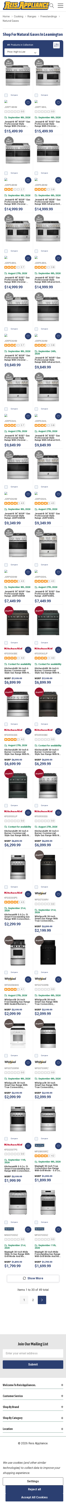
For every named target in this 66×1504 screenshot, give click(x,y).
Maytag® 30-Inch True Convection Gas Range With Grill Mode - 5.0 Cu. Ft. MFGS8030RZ (47, 1168)
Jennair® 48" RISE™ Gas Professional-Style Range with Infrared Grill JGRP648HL (47, 280)
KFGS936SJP (41, 653)
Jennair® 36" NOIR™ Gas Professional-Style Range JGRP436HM (17, 516)
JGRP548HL (10, 263)
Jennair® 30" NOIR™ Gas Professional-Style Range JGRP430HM (17, 593)
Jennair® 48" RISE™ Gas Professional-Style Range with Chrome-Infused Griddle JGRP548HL (17, 280)
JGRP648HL (41, 263)
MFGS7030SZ (41, 1235)
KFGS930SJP (10, 816)
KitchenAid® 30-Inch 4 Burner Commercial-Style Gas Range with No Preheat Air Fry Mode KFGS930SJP (17, 833)
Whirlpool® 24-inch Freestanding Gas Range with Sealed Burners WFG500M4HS (17, 1002)
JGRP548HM (10, 185)
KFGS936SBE (10, 653)
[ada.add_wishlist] (28, 102)
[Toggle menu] (60, 5)
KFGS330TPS (10, 1149)
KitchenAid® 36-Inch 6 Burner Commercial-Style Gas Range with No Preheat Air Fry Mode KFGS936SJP (47, 670)
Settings (33, 1481)
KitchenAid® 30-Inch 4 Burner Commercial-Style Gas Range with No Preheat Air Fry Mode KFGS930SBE (47, 752)
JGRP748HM (10, 107)
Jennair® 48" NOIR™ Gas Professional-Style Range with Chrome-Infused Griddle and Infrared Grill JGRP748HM (17, 124)
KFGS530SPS (10, 898)
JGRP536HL (10, 421)
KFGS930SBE (41, 735)
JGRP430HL (41, 577)
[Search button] (52, 5)
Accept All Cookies (34, 1497)
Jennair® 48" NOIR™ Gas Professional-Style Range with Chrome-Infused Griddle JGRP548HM (17, 202)
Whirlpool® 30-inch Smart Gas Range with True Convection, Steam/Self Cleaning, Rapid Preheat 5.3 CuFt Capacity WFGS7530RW (16, 1085)
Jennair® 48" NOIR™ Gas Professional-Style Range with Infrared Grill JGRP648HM (47, 202)
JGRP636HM (41, 341)
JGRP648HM (41, 185)
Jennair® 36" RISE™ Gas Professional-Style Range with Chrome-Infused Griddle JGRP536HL (17, 438)
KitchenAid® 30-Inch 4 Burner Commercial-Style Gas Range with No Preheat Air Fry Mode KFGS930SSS (47, 833)
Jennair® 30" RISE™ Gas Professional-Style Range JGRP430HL (47, 593)
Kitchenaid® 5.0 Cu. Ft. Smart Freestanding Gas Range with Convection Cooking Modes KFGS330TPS (17, 1168)
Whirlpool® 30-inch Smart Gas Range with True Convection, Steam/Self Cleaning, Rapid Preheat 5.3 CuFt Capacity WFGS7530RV (47, 918)
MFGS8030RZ (41, 1151)
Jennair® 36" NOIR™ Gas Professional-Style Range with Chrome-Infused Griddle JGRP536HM (17, 357)
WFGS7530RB (42, 985)
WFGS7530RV (42, 899)
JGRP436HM (10, 499)
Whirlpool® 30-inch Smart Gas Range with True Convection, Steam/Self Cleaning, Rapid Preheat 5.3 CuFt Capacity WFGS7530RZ (47, 1085)
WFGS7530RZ (42, 1068)
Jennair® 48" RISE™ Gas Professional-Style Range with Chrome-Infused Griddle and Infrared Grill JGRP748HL (48, 124)
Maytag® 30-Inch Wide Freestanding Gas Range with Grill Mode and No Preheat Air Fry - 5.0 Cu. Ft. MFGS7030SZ (47, 1254)
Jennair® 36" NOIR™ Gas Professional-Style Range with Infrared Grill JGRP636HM (47, 360)
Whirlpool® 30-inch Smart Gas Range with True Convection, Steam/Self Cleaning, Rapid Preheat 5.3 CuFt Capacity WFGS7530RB (47, 1002)
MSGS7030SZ (11, 1235)
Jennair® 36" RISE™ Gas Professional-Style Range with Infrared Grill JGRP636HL (47, 438)
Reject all (34, 1489)
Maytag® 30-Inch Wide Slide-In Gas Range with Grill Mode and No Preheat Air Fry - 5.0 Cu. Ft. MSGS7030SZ (17, 1254)
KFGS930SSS (41, 816)
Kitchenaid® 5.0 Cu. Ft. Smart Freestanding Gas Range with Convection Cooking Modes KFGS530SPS (17, 917)
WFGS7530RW (11, 1068)
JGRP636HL (41, 421)
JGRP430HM (10, 577)
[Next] (42, 1300)
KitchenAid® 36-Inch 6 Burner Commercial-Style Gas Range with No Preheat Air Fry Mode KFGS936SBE (17, 670)
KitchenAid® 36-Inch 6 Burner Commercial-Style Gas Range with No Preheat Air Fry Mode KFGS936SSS (17, 752)
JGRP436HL (41, 499)
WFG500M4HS (11, 985)
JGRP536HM (10, 341)
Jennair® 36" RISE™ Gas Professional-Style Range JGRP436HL (47, 516)
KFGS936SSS (10, 735)
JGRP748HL (41, 107)
